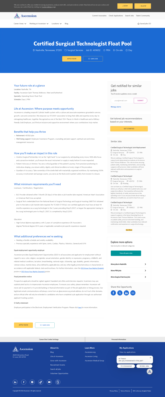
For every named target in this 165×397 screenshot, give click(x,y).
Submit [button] (141, 100)
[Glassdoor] (57, 382)
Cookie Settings (47, 7)
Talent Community (143, 16)
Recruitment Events (57, 365)
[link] (116, 107)
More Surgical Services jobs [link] (120, 277)
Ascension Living (91, 356)
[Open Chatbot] (150, 371)
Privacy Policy (114, 391)
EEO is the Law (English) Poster (142, 391)
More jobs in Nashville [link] (118, 264)
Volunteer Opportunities (59, 373)
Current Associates (99, 16)
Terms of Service (125, 391)
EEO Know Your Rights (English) (92, 268)
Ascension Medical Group (94, 361)
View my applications (127, 352)
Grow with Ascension (58, 361)
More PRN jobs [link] (116, 271)
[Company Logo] (25, 16)
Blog (66, 24)
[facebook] (23, 382)
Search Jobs (129, 16)
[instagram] (32, 382)
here (80, 307)
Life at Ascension (56, 356)
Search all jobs (55, 369)
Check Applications (116, 16)
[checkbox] (93, 59)
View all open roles (126, 253)
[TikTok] (40, 382)
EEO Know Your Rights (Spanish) (33, 272)
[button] (71, 59)
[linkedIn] (15, 382)
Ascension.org (90, 352)
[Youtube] (49, 382)
